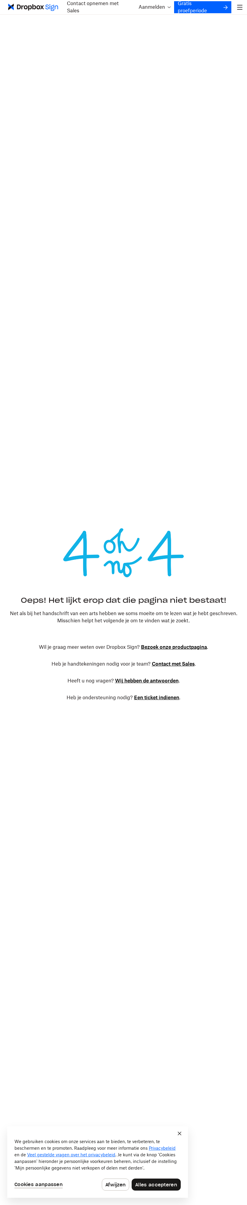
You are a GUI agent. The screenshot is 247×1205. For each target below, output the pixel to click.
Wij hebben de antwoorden (147, 681)
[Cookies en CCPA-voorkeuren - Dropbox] (97, 1162)
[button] (154, 7)
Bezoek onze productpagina (174, 647)
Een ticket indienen (156, 697)
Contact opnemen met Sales (93, 7)
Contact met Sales (173, 664)
